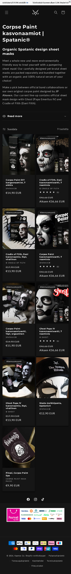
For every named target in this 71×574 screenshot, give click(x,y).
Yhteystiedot (37, 566)
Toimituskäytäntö (55, 561)
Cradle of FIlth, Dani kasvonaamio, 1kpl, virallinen (17, 257)
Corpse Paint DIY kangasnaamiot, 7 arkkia (15, 182)
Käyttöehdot (38, 561)
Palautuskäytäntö (56, 556)
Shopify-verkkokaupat (36, 556)
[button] (6, 12)
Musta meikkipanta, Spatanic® (50, 404)
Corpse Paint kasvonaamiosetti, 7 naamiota (50, 257)
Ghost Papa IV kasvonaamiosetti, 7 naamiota (50, 331)
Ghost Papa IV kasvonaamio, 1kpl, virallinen (16, 405)
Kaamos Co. (20, 556)
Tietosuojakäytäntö (20, 561)
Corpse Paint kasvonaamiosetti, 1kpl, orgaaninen (16, 331)
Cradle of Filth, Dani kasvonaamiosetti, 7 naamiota (50, 182)
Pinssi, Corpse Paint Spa (17, 474)
